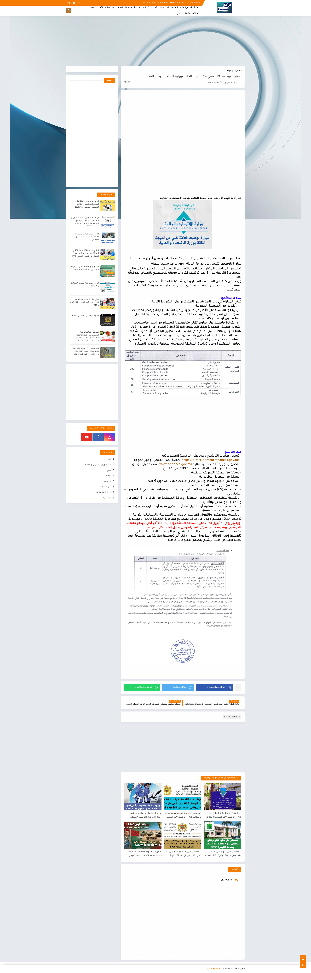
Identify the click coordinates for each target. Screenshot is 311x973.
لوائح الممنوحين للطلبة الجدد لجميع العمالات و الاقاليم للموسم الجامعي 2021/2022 (86, 204)
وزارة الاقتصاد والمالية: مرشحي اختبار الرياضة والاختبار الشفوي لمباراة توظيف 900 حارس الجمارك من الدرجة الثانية (143, 815)
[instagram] (68, 3)
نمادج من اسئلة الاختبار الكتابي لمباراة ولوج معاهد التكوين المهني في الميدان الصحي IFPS (85, 253)
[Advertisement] (155, 40)
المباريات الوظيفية (169, 7)
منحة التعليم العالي (189, 7)
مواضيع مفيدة (191, 13)
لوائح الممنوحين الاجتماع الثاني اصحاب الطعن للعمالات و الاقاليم (86, 237)
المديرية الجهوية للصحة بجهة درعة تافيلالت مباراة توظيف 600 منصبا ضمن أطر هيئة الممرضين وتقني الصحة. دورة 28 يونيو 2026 (183, 815)
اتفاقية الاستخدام (177, 3)
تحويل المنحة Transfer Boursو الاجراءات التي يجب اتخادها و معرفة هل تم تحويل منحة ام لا (85, 352)
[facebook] (79, 3)
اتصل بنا (146, 3)
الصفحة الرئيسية (193, 3)
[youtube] (74, 3)
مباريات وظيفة (233, 71)
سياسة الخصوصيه (160, 3)
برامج (179, 13)
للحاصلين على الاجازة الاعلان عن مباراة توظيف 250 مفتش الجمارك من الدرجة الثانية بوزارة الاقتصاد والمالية (223, 815)
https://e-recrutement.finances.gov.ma (211, 460)
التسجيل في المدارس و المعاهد (97, 465)
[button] (214, 687)
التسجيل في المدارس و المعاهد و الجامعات (137, 7)
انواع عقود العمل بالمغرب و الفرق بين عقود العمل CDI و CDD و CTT (84, 303)
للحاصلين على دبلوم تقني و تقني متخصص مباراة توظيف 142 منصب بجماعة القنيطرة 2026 (223, 854)
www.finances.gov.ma (175, 464)
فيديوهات (109, 7)
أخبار (101, 7)
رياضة (93, 7)
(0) (125, 82)
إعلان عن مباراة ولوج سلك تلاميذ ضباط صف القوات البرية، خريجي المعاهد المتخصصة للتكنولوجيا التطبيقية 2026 (144, 854)
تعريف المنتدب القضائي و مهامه (84, 316)
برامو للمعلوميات (214, 969)
